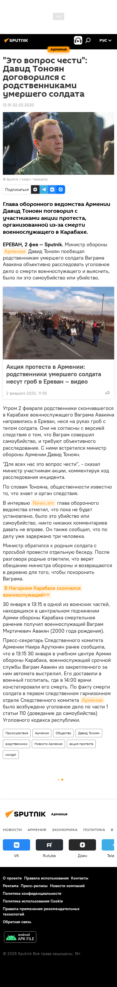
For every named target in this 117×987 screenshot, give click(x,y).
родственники (16, 744)
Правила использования (46, 878)
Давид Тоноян (89, 733)
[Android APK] (20, 937)
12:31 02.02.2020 (18, 105)
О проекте (12, 878)
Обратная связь (17, 921)
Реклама (10, 885)
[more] (107, 392)
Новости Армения (48, 744)
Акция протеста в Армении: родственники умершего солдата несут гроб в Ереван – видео (53, 374)
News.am (43, 503)
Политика (94, 829)
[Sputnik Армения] (17, 42)
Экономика (65, 829)
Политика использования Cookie (33, 901)
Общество (63, 733)
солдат (10, 754)
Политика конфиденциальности (32, 893)
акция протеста (81, 744)
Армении (14, 251)
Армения (42, 733)
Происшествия (16, 733)
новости (12, 829)
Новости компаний (67, 885)
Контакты (79, 878)
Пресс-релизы (34, 885)
